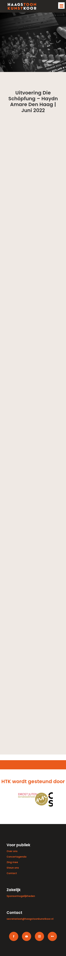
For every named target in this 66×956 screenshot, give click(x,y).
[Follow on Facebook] (13, 936)
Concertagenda (16, 856)
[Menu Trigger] (61, 5)
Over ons (12, 851)
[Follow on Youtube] (26, 936)
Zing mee (12, 862)
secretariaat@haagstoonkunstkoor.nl (30, 918)
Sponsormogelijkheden (21, 896)
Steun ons (13, 867)
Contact (12, 873)
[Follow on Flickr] (52, 936)
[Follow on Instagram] (39, 936)
